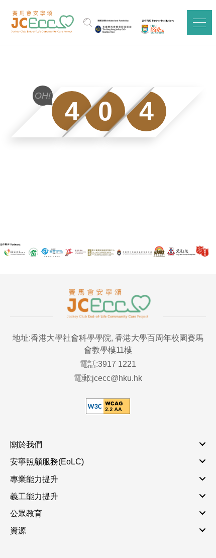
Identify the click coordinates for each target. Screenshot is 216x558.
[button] (199, 22)
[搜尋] (87, 22)
